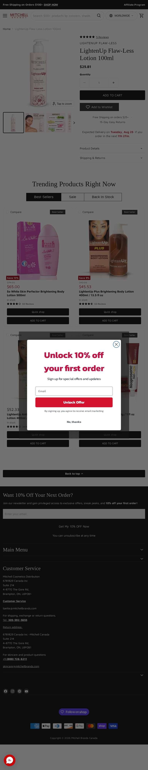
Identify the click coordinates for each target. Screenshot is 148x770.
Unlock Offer (74, 402)
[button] (9, 760)
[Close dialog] (116, 344)
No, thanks (74, 422)
